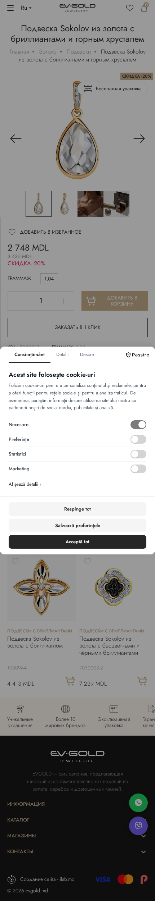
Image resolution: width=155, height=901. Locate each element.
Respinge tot (77, 509)
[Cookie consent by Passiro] (137, 354)
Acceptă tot (77, 541)
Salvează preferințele (77, 525)
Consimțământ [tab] (29, 354)
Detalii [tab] (62, 354)
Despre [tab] (87, 354)
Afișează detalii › (25, 484)
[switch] (138, 424)
